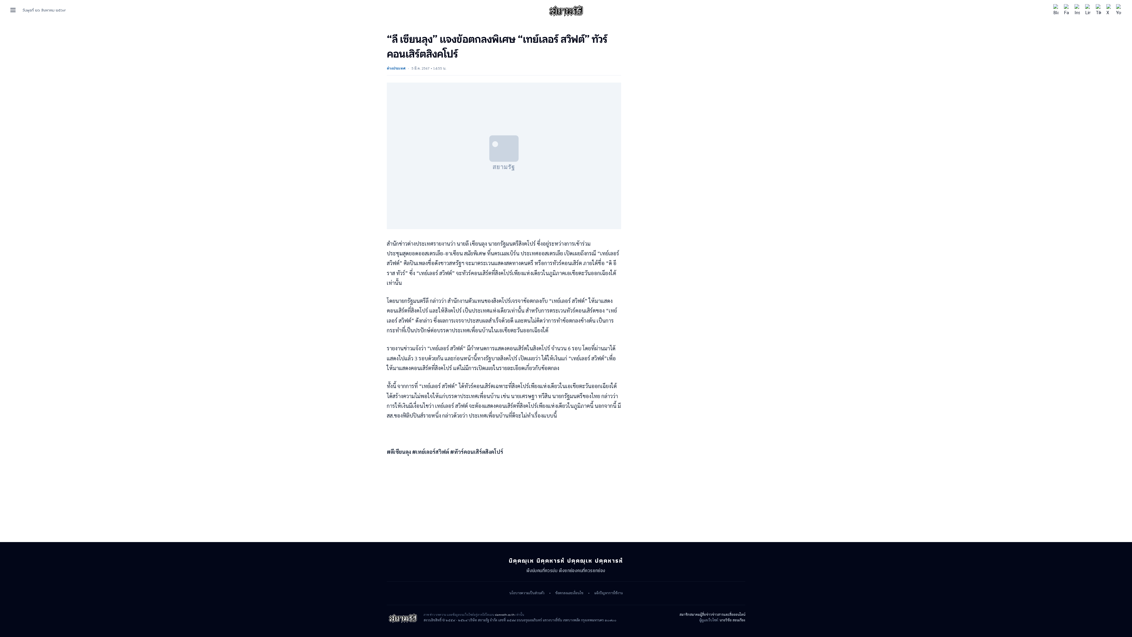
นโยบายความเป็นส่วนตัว (526, 593)
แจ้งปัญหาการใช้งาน (608, 593)
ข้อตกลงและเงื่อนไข (569, 593)
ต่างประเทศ (396, 68)
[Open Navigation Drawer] (13, 10)
